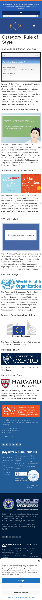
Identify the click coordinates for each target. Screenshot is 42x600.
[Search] (38, 16)
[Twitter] (3, 444)
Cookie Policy (11, 597)
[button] (39, 561)
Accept (21, 581)
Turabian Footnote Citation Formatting (19, 110)
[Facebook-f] (6, 444)
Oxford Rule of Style (10, 350)
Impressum (32, 597)
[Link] (20, 444)
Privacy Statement (22, 597)
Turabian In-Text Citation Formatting (18, 49)
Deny (21, 587)
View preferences (21, 592)
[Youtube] (13, 444)
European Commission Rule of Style (18, 315)
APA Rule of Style (9, 219)
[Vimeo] (17, 444)
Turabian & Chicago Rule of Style (17, 170)
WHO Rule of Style (10, 274)
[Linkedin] (10, 444)
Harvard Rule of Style (11, 375)
